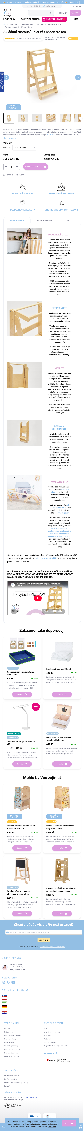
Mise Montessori (50, 1042)
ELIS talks (47, 1035)
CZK (76, 6)
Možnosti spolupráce (11, 1076)
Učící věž (50, 135)
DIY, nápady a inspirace (52, 1032)
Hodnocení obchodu (11, 1053)
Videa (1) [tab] (68, 220)
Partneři (7, 1086)
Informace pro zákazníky (13, 1035)
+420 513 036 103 (17, 964)
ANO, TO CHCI (43, 940)
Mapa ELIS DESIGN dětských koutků (56, 1046)
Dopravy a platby (10, 1039)
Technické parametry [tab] (44, 220)
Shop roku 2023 (31, 1097)
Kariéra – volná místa (11, 1079)
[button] (22, 683)
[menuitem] (10, 19)
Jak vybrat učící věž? (45, 558)
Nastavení (52, 1126)
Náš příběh (47, 1039)
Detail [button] (62, 694)
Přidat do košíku (32, 166)
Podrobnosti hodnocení (34, 38)
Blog (45, 1028)
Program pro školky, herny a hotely (16, 1082)
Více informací (8, 138)
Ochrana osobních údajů (12, 1049)
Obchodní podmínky (11, 1046)
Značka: (51, 39)
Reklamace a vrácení (11, 1056)
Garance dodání (9, 1042)
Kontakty (7, 1028)
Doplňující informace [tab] (17, 220)
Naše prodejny (9, 1032)
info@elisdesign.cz (17, 970)
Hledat (51, 13)
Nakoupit (74, 2)
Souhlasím (69, 1123)
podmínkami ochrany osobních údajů (52, 947)
